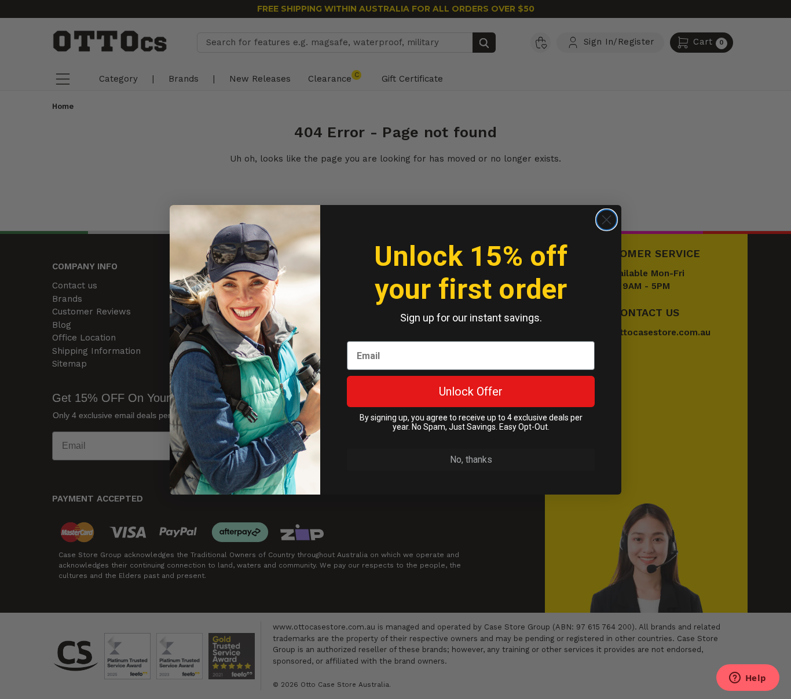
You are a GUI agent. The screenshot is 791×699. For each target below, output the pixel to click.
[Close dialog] (606, 220)
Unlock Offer (471, 391)
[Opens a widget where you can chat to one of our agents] (747, 678)
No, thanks (471, 459)
